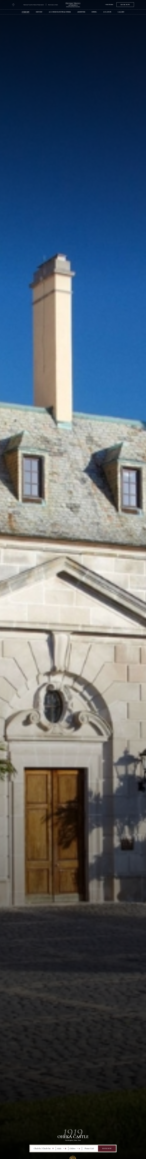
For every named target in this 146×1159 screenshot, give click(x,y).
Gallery (121, 12)
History (39, 12)
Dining (94, 12)
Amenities (81, 12)
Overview (25, 12)
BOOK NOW (125, 5)
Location (107, 12)
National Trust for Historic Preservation (34, 4)
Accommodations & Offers (60, 12)
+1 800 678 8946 (109, 4)
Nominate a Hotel (53, 4)
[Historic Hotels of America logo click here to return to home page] (73, 5)
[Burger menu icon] (13, 5)
